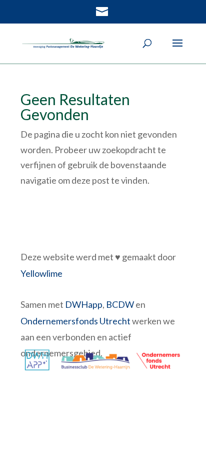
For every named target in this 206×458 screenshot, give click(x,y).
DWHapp (83, 304)
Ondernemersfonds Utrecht (75, 320)
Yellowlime (41, 273)
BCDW (120, 304)
